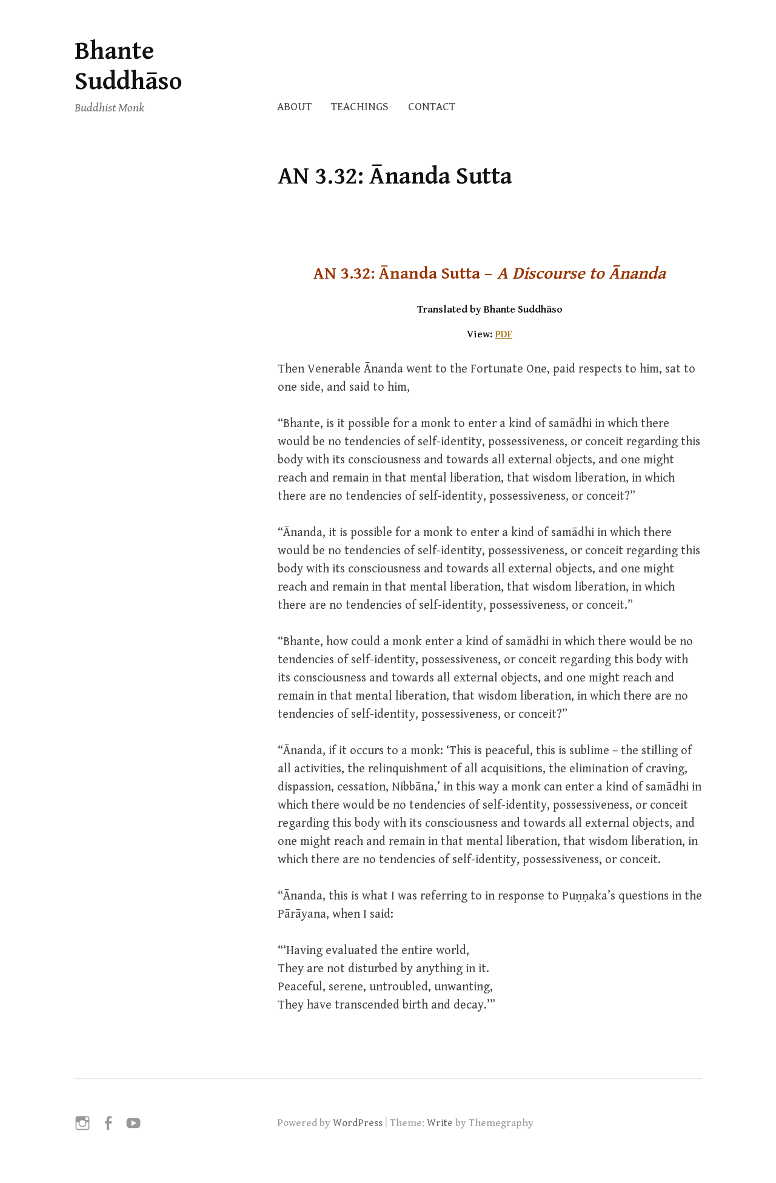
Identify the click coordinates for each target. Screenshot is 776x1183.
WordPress (358, 1123)
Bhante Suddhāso (128, 66)
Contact (431, 107)
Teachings (360, 107)
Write (440, 1123)
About (294, 107)
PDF (503, 334)
